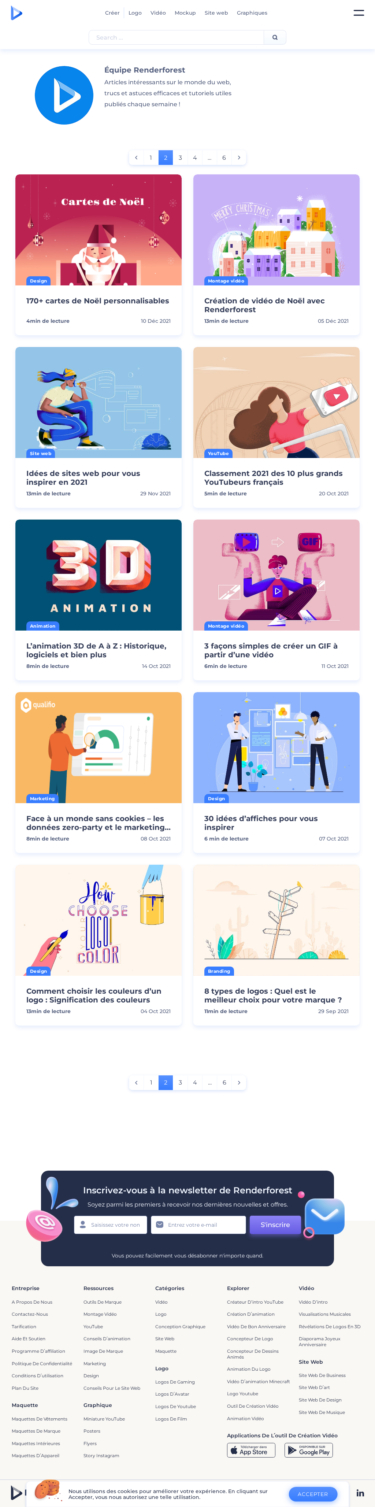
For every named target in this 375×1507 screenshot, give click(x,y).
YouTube (93, 1326)
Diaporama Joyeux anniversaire (319, 1341)
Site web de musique (322, 1412)
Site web (216, 13)
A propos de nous (32, 1302)
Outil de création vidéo (253, 1406)
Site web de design (320, 1400)
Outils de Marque (102, 1302)
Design (91, 1375)
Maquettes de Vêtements (39, 1419)
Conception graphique (180, 1326)
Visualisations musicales (325, 1314)
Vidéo (158, 13)
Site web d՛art (314, 1387)
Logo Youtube (242, 1393)
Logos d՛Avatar (172, 1394)
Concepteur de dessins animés (253, 1354)
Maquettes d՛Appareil (35, 1455)
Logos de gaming (175, 1382)
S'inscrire (275, 1225)
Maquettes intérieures (36, 1443)
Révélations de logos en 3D (330, 1326)
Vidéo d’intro (313, 1302)
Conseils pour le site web (111, 1388)
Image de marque (103, 1351)
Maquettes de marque (36, 1431)
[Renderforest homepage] (16, 12)
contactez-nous (30, 1314)
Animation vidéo (245, 1418)
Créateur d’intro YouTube (255, 1302)
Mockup (185, 13)
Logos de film (171, 1419)
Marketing (94, 1363)
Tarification (24, 1326)
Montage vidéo (100, 1314)
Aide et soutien (28, 1338)
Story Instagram (101, 1455)
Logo (135, 13)
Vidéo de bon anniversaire (256, 1326)
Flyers (90, 1443)
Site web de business (322, 1375)
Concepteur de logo (250, 1338)
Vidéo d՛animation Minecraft (258, 1381)
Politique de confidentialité (42, 1363)
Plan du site (25, 1388)
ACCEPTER (313, 1494)
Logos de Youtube (175, 1406)
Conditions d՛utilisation (37, 1375)
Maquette (166, 1351)
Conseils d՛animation (106, 1338)
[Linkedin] (360, 1493)
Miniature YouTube (104, 1419)
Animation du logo (249, 1369)
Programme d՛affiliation (38, 1351)
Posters (91, 1431)
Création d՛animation (251, 1314)
